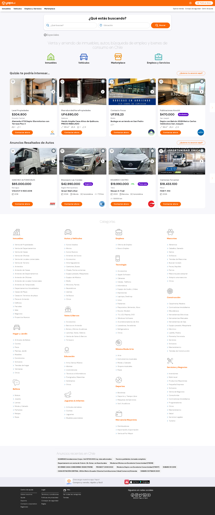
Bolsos (17, 395)
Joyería (18, 399)
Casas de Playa (21, 292)
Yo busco (70, 340)
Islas (16, 310)
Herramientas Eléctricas (178, 314)
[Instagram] (137, 495)
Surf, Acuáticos (124, 403)
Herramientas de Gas (177, 322)
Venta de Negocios (176, 392)
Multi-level (173, 377)
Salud (171, 413)
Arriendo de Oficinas (23, 277)
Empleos (120, 238)
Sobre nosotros (26, 494)
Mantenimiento (175, 347)
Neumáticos (71, 288)
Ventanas (19, 369)
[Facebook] (133, 495)
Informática (122, 285)
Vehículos (18, 9)
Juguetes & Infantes (74, 400)
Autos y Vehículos (73, 238)
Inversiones (173, 373)
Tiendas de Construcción (179, 351)
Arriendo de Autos (73, 255)
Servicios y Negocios (177, 367)
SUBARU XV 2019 (169, 467)
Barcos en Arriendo (74, 325)
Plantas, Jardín (21, 351)
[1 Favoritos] (62, 82)
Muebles (18, 354)
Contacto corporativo (29, 504)
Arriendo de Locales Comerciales (28, 281)
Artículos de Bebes (22, 340)
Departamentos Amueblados (27, 288)
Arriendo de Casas (22, 270)
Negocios (18, 314)
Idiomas (69, 366)
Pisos (17, 347)
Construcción (173, 297)
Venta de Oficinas (22, 255)
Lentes (17, 402)
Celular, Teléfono (124, 282)
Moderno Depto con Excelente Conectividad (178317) (138, 467)
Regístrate (24, 507)
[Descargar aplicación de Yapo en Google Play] (145, 482)
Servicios (172, 340)
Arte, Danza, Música (74, 363)
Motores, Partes (72, 285)
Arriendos (19, 266)
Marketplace (49, 9)
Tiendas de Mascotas (178, 259)
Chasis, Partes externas (75, 270)
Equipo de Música (73, 277)
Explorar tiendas (178, 9)
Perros (171, 270)
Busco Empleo (123, 248)
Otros (17, 373)
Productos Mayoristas (178, 381)
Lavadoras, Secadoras (127, 325)
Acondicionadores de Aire (128, 322)
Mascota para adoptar (178, 274)
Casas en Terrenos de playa (26, 295)
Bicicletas (121, 392)
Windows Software (125, 318)
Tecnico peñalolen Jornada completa (130, 459)
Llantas (69, 292)
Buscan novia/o (175, 263)
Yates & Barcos (71, 315)
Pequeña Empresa (176, 384)
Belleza (16, 389)
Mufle (68, 281)
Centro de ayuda (207, 9)
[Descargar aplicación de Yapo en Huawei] (126, 482)
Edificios (18, 303)
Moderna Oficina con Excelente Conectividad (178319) (131, 463)
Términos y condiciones (50, 494)
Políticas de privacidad (49, 498)
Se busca (18, 362)
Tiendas (66, 498)
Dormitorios (20, 358)
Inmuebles (6, 9)
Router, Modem (124, 311)
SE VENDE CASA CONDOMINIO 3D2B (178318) (75, 467)
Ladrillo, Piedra (175, 333)
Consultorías (174, 395)
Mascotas (172, 238)
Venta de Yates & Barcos (76, 336)
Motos (69, 248)
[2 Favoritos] (161, 82)
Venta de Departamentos (25, 248)
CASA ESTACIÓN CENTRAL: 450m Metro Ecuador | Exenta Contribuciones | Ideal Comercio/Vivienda (97, 471)
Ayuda (23, 498)
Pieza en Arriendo (22, 299)
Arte (119, 355)
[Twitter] (141, 495)
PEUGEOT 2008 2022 (104, 467)
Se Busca (70, 295)
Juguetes (70, 414)
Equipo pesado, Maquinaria (77, 274)
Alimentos (173, 244)
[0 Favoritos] (112, 82)
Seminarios (70, 381)
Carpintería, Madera (177, 303)
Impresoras (122, 293)
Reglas (43, 504)
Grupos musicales (125, 366)
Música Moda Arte (125, 349)
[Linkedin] (145, 495)
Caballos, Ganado (176, 248)
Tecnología (121, 264)
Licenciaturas (71, 370)
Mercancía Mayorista (126, 419)
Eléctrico (172, 329)
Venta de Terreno (22, 263)
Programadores (175, 402)
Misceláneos (174, 311)
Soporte (24, 501)
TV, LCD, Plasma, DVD (126, 314)
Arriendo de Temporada (24, 285)
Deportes (120, 386)
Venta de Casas (21, 252)
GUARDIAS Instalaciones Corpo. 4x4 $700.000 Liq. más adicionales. (85, 459)
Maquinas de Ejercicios (127, 400)
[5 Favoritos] (13, 82)
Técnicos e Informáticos (76, 373)
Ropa (17, 417)
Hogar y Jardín (20, 333)
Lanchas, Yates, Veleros (75, 333)
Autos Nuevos (72, 252)
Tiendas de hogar (22, 365)
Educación (69, 356)
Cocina (17, 343)
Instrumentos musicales (127, 359)
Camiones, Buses (73, 266)
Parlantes (121, 303)
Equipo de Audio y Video (128, 289)
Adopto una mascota (178, 277)
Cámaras (121, 278)
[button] (53, 91)
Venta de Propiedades (24, 244)
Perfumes (18, 410)
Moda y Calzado (21, 406)
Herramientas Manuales (178, 318)
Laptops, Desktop (125, 296)
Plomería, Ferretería (177, 336)
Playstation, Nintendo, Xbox (129, 307)
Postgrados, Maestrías (75, 377)
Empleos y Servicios (33, 9)
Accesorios (70, 259)
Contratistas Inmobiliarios (179, 307)
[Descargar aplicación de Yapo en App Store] (134, 482)
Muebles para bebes (74, 418)
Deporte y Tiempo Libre (127, 396)
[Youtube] (149, 495)
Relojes (17, 413)
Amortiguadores (73, 263)
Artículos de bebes (74, 407)
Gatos (171, 252)
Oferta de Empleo (125, 244)
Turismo (172, 421)
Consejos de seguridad (193, 9)
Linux (120, 300)
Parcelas (18, 306)
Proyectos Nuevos (22, 317)
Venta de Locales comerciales (27, 259)
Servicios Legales (176, 417)
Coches (69, 411)
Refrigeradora (123, 329)
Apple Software (124, 274)
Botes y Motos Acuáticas (76, 329)
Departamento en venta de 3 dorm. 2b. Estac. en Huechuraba (82, 463)
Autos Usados (72, 244)
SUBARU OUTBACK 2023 (150, 471)
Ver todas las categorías (72, 494)
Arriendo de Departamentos (26, 274)
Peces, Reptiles (175, 266)
